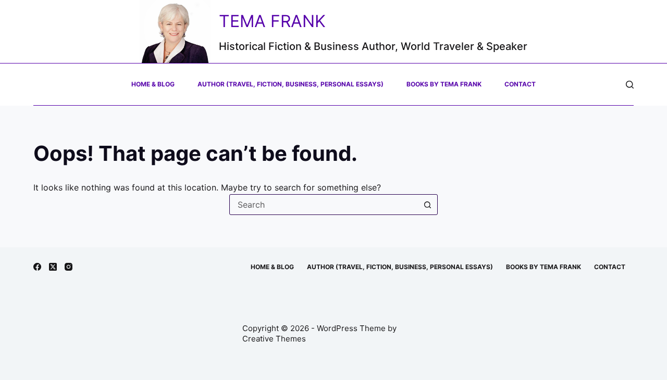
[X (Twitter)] (53, 267)
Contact (520, 84)
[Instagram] (68, 267)
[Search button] (427, 204)
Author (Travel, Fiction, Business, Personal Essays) (290, 84)
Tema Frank (272, 21)
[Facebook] (37, 267)
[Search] (630, 84)
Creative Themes (274, 339)
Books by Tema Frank (443, 84)
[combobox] (323, 204)
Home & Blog (153, 84)
